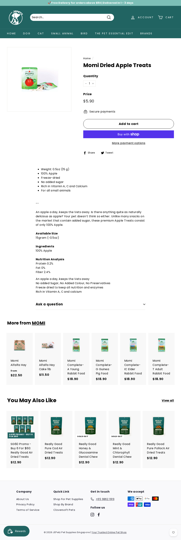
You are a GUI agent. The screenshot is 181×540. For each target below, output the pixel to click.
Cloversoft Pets (64, 510)
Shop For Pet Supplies (68, 499)
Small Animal (62, 33)
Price (87, 94)
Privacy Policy (25, 504)
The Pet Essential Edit (114, 33)
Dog (26, 33)
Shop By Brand (63, 504)
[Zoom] (39, 79)
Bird (84, 33)
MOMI (38, 323)
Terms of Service (27, 510)
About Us (22, 499)
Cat (41, 33)
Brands (146, 33)
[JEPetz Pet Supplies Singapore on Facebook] (99, 514)
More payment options (128, 143)
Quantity (90, 76)
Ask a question (49, 304)
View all (168, 400)
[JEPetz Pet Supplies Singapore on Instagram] (92, 514)
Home (11, 33)
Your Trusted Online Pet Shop (109, 532)
